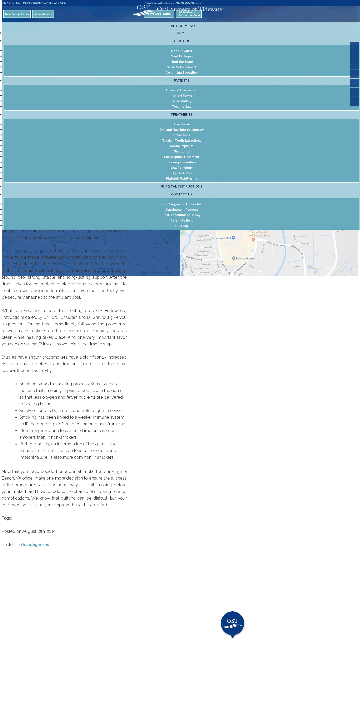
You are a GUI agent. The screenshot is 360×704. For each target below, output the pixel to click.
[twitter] (354, 73)
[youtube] (354, 83)
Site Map (157, 688)
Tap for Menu (182, 26)
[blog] (354, 101)
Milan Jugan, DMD (189, 2)
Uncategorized (35, 544)
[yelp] (354, 46)
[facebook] (354, 55)
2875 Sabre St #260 (34, 2)
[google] (354, 92)
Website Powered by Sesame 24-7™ (120, 688)
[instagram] (354, 64)
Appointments (43, 14)
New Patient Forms (17, 14)
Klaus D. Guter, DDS (159, 2)
